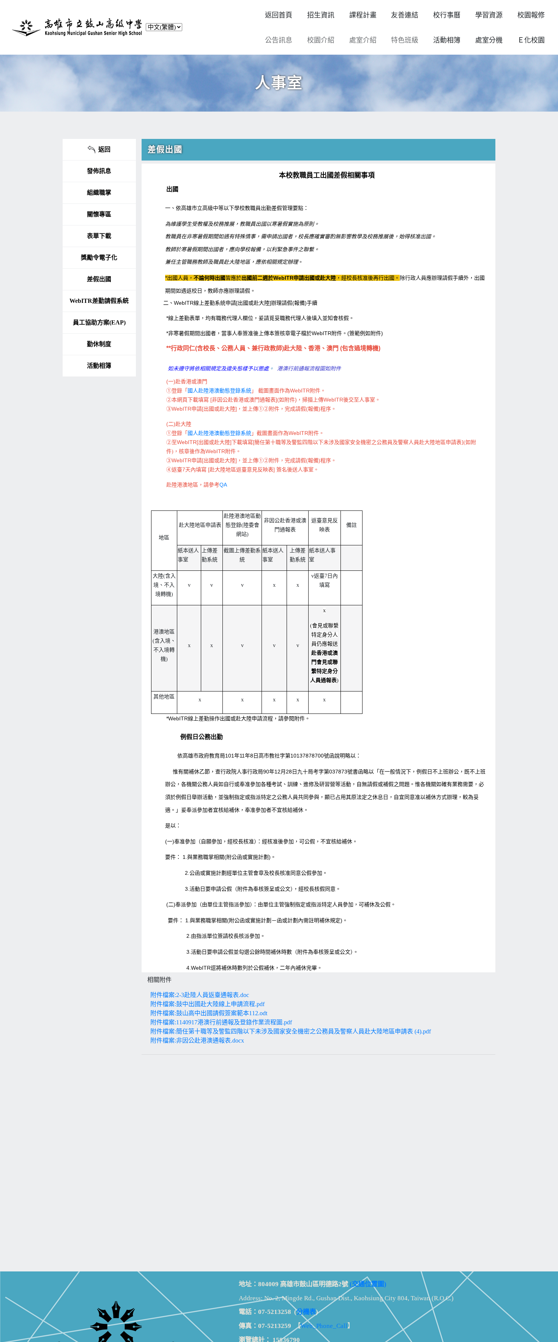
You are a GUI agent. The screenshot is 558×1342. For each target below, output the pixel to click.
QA (223, 485)
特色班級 (404, 40)
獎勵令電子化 (99, 257)
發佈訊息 (99, 171)
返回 (102, 149)
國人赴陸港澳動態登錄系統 (219, 390)
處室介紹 (363, 40)
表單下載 (99, 236)
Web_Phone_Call (324, 1325)
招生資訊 (320, 15)
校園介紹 (320, 40)
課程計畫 (363, 15)
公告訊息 (278, 40)
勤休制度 (99, 344)
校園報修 (531, 15)
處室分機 (489, 40)
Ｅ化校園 (531, 40)
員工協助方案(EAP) (99, 322)
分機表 (306, 1311)
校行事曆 (446, 15)
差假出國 (99, 279)
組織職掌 (99, 192)
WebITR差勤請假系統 (99, 301)
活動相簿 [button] (446, 40)
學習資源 (489, 15)
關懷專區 (99, 214)
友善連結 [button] (404, 15)
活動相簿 (99, 365)
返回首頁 (278, 15)
